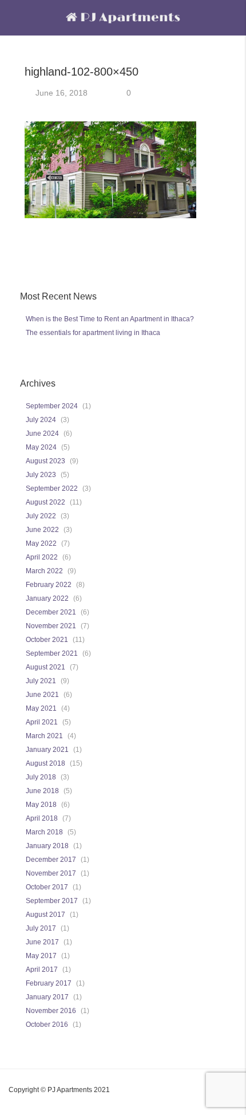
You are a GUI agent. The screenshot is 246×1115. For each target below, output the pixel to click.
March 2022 (44, 571)
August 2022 (45, 502)
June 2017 (42, 942)
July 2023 (41, 475)
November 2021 (51, 626)
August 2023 (45, 461)
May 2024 (41, 447)
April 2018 (42, 818)
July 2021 (41, 681)
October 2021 (47, 640)
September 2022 (52, 488)
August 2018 (45, 763)
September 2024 (52, 406)
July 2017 (41, 928)
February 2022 (49, 585)
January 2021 (47, 750)
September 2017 (52, 901)
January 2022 (47, 598)
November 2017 (51, 873)
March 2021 (44, 736)
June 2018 (42, 791)
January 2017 (47, 997)
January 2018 (47, 846)
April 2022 (42, 557)
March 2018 (44, 832)
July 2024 (41, 420)
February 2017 (49, 983)
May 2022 (41, 543)
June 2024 (42, 434)
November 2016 (51, 1011)
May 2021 (41, 708)
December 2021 (51, 612)
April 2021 (42, 722)
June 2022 (42, 530)
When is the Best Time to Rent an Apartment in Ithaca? (110, 319)
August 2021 (45, 667)
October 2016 (47, 1025)
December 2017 (51, 860)
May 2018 (41, 805)
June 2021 (42, 695)
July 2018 (41, 777)
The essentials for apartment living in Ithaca (93, 333)
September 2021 (52, 653)
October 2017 (47, 887)
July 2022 (41, 516)
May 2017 (41, 956)
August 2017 (45, 915)
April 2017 (42, 970)
